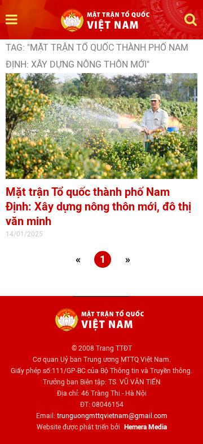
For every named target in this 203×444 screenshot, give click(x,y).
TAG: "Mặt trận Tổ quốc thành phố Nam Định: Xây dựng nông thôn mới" (97, 56)
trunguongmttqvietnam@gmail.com (112, 416)
